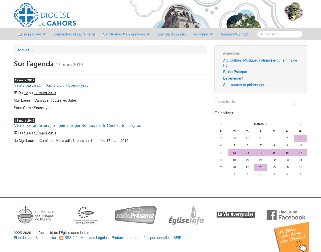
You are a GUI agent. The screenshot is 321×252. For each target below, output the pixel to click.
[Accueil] (45, 13)
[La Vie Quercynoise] (235, 214)
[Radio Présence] (135, 214)
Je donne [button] (201, 34)
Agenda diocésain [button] (171, 34)
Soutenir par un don (296, 233)
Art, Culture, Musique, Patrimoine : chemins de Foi (260, 63)
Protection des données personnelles (141, 237)
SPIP (177, 237)
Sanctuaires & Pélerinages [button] (124, 34)
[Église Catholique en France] (35, 214)
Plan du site (23, 237)
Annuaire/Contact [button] (234, 34)
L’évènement (233, 78)
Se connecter (45, 237)
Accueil (23, 49)
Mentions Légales (95, 237)
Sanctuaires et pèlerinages (244, 84)
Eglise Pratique (235, 71)
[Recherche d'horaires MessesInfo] (185, 214)
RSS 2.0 (70, 237)
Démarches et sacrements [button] (75, 34)
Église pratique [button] (30, 34)
